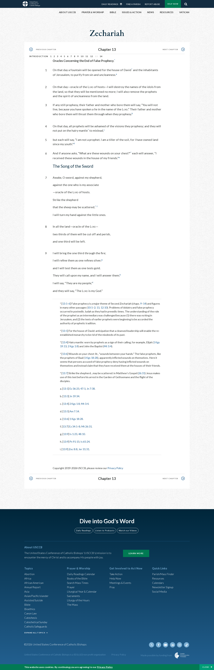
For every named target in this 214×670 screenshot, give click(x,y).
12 (91, 56)
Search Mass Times (77, 582)
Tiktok (186, 644)
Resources (158, 578)
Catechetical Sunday (35, 622)
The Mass (72, 604)
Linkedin (172, 644)
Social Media (159, 591)
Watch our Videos (128, 530)
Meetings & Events (120, 582)
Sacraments (73, 595)
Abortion (29, 574)
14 (101, 56)
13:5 (65, 411)
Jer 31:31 (83, 449)
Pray (112, 587)
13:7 (64, 373)
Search (186, 3)
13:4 (64, 342)
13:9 (65, 434)
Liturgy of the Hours (78, 600)
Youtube (165, 644)
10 (82, 56)
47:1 (82, 388)
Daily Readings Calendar (122, 4)
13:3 (65, 396)
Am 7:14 (74, 411)
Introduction (38, 56)
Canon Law (30, 613)
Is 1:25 (73, 434)
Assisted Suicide (33, 600)
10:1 (90, 307)
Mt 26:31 (86, 426)
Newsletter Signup (162, 587)
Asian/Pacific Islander (36, 595)
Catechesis (30, 617)
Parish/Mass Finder (163, 574)
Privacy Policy (115, 468)
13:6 (64, 353)
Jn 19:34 (74, 396)
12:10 (104, 307)
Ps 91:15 (74, 441)
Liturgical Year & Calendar (82, 591)
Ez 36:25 (74, 388)
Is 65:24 (85, 441)
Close (205, 667)
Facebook (158, 644)
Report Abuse (152, 4)
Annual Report (32, 587)
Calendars (158, 582)
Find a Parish (133, 4)
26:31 (141, 373)
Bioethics (29, 609)
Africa (27, 578)
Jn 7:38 (91, 388)
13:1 (64, 303)
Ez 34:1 (73, 426)
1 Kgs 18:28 (91, 357)
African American (34, 582)
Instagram (179, 644)
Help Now (172, 4)
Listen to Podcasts (104, 530)
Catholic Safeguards (35, 626)
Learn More (136, 553)
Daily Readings (110, 4)
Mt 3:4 (107, 346)
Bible (27, 604)
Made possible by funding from (157, 655)
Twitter (151, 644)
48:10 (81, 434)
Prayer (71, 587)
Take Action (115, 574)
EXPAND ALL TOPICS (34, 633)
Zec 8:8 (73, 449)
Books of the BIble (77, 578)
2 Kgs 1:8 (73, 346)
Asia (26, 591)
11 (86, 56)
